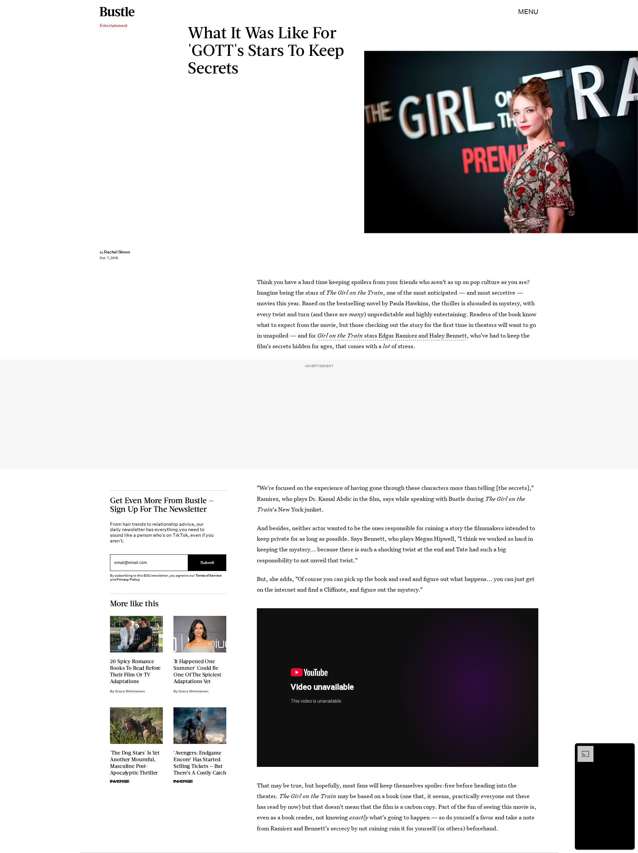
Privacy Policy (128, 579)
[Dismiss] (627, 749)
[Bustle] (117, 11)
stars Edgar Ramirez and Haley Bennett (392, 335)
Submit (207, 563)
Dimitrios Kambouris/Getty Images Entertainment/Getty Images (634, 142)
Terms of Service (208, 575)
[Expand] (582, 749)
